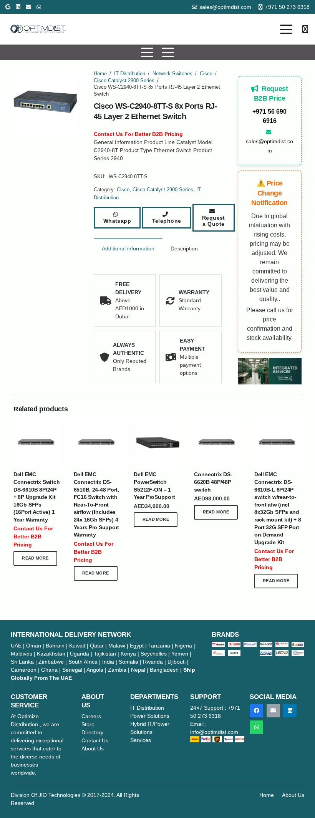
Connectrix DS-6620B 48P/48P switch (213, 481)
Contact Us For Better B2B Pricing (138, 134)
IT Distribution (129, 73)
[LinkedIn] (18, 7)
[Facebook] (256, 710)
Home (100, 73)
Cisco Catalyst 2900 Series (124, 80)
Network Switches (172, 73)
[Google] (7, 7)
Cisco (206, 73)
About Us (293, 795)
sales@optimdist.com (269, 146)
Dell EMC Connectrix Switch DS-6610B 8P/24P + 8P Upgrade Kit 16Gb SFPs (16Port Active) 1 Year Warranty (36, 497)
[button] (286, 29)
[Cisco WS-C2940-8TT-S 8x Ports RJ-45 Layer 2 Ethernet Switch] (270, 371)
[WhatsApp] (38, 7)
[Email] (28, 7)
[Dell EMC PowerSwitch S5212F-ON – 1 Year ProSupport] (157, 443)
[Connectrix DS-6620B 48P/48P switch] (217, 443)
